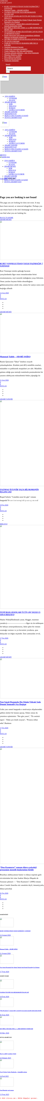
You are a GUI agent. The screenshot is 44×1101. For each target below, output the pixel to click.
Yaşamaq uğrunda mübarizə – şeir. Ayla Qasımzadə (21, 53)
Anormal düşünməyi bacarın (13, 47)
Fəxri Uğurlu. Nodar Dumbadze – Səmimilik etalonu (13, 1072)
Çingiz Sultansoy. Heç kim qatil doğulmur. (18, 51)
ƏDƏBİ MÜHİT (6, 219)
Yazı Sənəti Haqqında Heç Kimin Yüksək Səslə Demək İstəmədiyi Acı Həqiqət (20, 703)
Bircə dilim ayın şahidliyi (12, 57)
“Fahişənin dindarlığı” (11, 61)
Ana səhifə (3, 179)
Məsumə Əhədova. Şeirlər (13, 55)
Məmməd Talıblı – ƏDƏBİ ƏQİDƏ (16, 10)
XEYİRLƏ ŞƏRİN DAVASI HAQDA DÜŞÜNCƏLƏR (23, 39)
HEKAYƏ (3, 524)
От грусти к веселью (11, 41)
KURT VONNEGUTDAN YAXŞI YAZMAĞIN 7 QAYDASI (15, 931)
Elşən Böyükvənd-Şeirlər (12, 59)
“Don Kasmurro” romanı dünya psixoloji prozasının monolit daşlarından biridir (21, 25)
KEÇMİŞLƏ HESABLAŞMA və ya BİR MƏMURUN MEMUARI (16, 1028)
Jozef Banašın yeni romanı (7, 1090)
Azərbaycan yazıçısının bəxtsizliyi (15, 49)
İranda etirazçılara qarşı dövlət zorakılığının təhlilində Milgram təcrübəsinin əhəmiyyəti (22, 36)
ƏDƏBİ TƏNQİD (6, 399)
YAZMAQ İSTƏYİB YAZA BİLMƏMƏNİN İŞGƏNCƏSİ (14, 992)
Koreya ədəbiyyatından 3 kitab (8, 1053)
